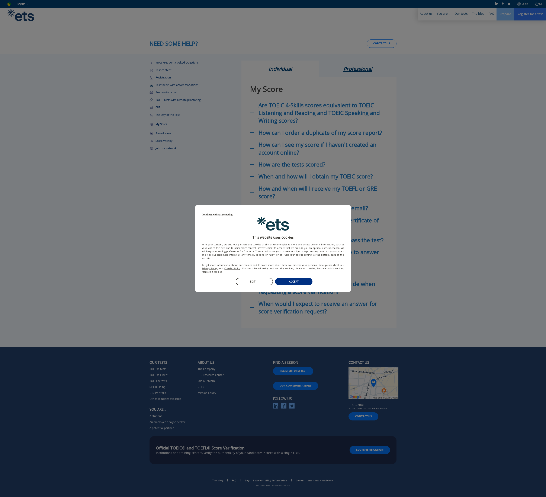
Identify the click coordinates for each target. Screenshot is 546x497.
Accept (294, 281)
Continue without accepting (217, 214)
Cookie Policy (232, 268)
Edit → (254, 281)
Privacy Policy (210, 268)
